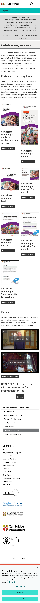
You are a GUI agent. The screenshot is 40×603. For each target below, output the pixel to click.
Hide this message (20, 38)
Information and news (12, 434)
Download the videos (10, 376)
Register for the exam (12, 419)
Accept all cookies (20, 599)
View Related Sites (19, 558)
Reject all (20, 593)
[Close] (37, 567)
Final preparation (10, 423)
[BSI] (11, 549)
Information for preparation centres (16, 408)
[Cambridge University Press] (13, 520)
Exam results (9, 427)
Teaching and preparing (13, 415)
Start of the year (10, 411)
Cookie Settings (20, 586)
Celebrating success (11, 430)
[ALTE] (11, 500)
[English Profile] (12, 510)
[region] (20, 583)
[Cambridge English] (10, 4)
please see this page (29, 35)
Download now (7, 148)
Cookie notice (11, 582)
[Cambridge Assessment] (14, 535)
